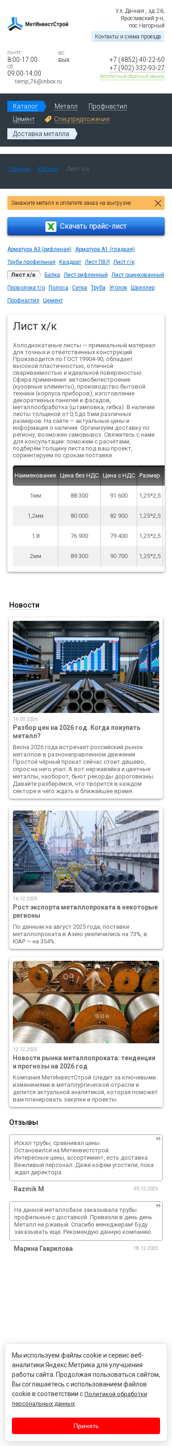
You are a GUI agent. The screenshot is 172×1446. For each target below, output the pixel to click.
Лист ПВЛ (97, 262)
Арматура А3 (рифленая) (39, 249)
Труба (98, 288)
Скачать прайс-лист (93, 226)
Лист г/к (123, 262)
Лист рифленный (86, 275)
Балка (52, 275)
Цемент (53, 300)
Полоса (58, 288)
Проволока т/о (26, 288)
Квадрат (70, 262)
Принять (86, 1426)
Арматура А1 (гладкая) (105, 249)
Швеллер (143, 288)
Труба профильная (31, 262)
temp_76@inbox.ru (38, 81)
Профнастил (23, 300)
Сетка (79, 288)
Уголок (118, 288)
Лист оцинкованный (137, 275)
